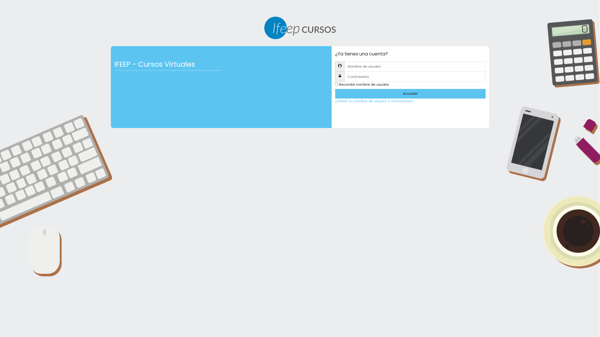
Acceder (410, 93)
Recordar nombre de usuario (364, 84)
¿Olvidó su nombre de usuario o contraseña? (374, 101)
